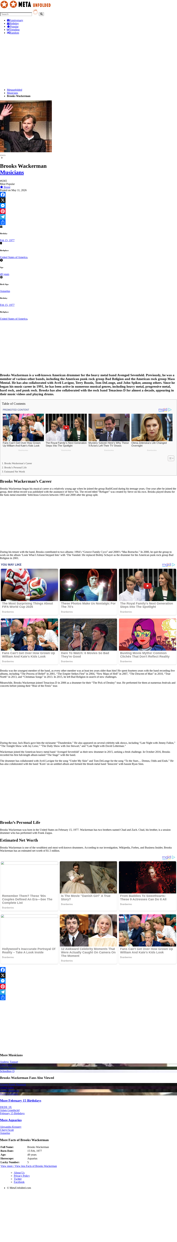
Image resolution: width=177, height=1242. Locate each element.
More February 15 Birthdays (20, 1100)
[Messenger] (88, 205)
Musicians (12, 92)
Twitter (18, 1178)
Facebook (19, 1181)
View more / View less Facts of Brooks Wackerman (29, 1166)
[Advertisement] (88, 61)
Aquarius (5, 291)
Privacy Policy (22, 1175)
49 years (4, 274)
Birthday (14, 23)
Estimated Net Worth (14, 471)
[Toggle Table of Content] (169, 458)
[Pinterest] (88, 211)
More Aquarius (11, 1120)
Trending (15, 29)
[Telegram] (88, 216)
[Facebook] (88, 194)
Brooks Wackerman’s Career (18, 463)
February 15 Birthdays (12, 1113)
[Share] (88, 222)
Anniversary (16, 20)
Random (14, 32)
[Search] (41, 14)
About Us (19, 1172)
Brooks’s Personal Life (15, 467)
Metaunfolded (14, 89)
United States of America (13, 257)
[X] (88, 200)
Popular (14, 26)
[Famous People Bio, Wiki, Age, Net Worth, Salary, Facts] (26, 7)
